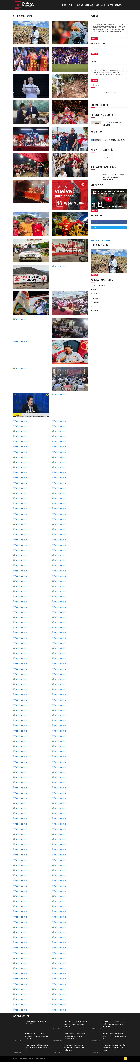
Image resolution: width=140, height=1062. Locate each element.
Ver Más (94, 38)
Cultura (95, 306)
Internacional (97, 302)
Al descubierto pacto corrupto (35, 1022)
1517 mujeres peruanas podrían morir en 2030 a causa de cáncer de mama (114, 1036)
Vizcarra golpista (110, 92)
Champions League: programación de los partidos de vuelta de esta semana (115, 1047)
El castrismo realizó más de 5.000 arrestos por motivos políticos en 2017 (37, 1047)
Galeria (103, 5)
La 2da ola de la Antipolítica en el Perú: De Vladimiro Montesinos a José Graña (114, 1024)
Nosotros (110, 5)
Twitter (94, 227)
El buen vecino (108, 157)
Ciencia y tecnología (99, 285)
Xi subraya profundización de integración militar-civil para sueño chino (74, 1047)
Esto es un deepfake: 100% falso (115, 140)
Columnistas (89, 5)
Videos (97, 5)
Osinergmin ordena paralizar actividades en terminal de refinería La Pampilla (37, 1036)
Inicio (64, 5)
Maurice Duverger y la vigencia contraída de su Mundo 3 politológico (114, 177)
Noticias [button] (71, 5)
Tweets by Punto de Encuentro (100, 240)
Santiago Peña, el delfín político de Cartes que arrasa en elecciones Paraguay (75, 1024)
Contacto (118, 5)
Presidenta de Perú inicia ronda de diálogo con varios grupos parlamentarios (75, 1036)
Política (95, 294)
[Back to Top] (125, 1058)
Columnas (79, 5)
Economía (95, 298)
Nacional (95, 289)
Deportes (95, 311)
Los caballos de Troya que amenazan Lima (112, 123)
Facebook (95, 222)
